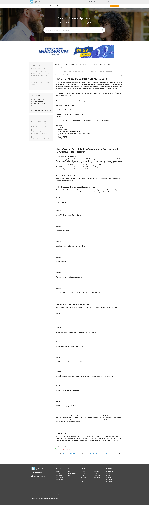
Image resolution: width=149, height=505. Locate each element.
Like (58, 449)
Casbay (46, 495)
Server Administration (75, 71)
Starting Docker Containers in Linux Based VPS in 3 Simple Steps (41, 130)
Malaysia (84, 1)
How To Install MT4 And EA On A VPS (41, 127)
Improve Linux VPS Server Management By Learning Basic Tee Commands (41, 123)
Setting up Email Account (69, 453)
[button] (92, 1)
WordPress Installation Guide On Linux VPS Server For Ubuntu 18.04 (42, 137)
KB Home (65, 71)
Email (83, 71)
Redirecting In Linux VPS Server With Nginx (41, 134)
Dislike (66, 449)
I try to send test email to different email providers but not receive (102, 453)
